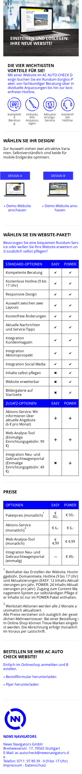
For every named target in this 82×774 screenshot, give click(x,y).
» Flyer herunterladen (21, 684)
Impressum (12, 765)
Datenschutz (35, 765)
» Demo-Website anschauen (17, 207)
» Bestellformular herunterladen (29, 676)
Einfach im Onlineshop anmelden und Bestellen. (35, 666)
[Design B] (58, 190)
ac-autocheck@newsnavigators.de (36, 754)
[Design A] (15, 190)
